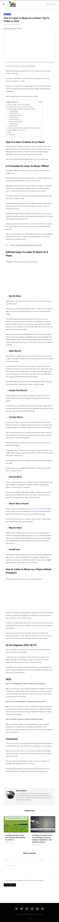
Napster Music (14, 123)
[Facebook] (16, 909)
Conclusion (11, 134)
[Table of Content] (40, 102)
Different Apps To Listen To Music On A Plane (21, 109)
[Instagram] (27, 909)
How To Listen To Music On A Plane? (19, 104)
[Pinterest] (32, 909)
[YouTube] (37, 909)
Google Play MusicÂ (16, 115)
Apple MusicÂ (14, 113)
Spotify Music (14, 111)
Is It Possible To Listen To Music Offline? (20, 107)
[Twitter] (22, 909)
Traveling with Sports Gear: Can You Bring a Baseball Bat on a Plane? (15, 837)
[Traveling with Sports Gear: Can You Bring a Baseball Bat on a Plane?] (16, 824)
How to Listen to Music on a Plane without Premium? (24, 128)
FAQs (9, 132)
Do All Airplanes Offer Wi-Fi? (16, 130)
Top (30, 918)
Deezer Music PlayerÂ (16, 121)
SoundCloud (13, 126)
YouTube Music (14, 117)
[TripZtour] (12, 4)
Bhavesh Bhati (21, 791)
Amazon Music (14, 119)
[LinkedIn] (43, 909)
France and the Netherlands (37, 509)
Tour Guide (7, 14)
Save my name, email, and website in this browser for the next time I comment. (25, 880)
